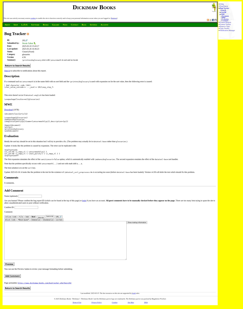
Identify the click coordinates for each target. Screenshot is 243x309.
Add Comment (12, 276)
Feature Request (225, 22)
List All (223, 12)
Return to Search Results (17, 65)
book (134, 293)
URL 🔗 (59, 217)
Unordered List (48, 220)
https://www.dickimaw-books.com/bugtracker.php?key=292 (44, 283)
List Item (59, 220)
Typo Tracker (224, 28)
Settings (114, 18)
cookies (33, 18)
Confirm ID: (9, 207)
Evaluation (225, 19)
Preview (9, 264)
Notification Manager (227, 30)
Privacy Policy (97, 302)
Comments (225, 20)
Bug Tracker (224, 8)
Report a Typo (225, 26)
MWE (223, 17)
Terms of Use (77, 302)
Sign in (7, 71)
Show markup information (137, 222)
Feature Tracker (225, 24)
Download (8, 110)
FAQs (222, 4)
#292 (223, 14)
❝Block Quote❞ (23, 220)
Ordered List (35, 220)
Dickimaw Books (94, 7)
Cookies (114, 302)
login (84, 201)
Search (223, 10)
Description (225, 16)
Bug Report (224, 6)
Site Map (131, 302)
